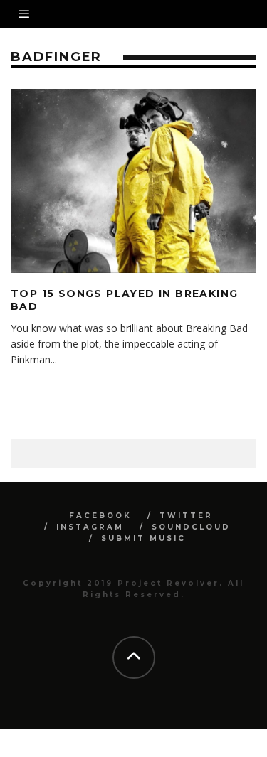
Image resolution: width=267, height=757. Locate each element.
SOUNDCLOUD (191, 527)
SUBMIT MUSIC (143, 538)
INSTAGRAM (90, 527)
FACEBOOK (100, 515)
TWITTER (186, 515)
